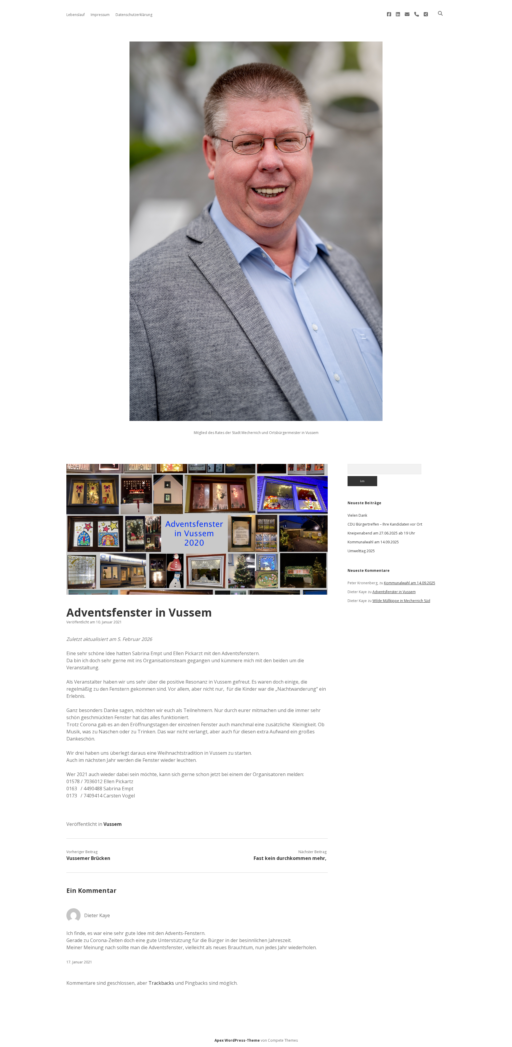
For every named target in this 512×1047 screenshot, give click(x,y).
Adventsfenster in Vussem (394, 591)
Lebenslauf (75, 14)
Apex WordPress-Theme (237, 1040)
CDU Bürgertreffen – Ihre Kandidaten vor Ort (385, 524)
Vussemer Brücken (88, 858)
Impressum (100, 14)
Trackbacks (161, 983)
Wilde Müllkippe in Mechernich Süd (401, 600)
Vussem (112, 824)
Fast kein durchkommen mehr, (290, 858)
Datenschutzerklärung (134, 14)
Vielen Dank (357, 515)
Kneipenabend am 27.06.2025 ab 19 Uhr (381, 533)
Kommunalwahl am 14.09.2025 (373, 542)
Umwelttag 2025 (361, 550)
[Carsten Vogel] (256, 417)
